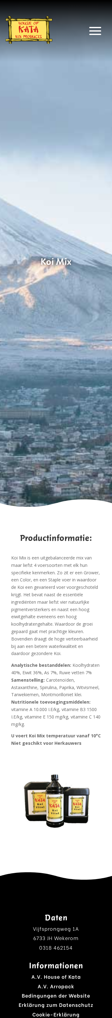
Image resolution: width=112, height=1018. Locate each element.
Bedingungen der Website (56, 995)
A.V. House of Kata (56, 976)
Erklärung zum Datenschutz (56, 1004)
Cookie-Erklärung (56, 1014)
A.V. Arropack (56, 986)
